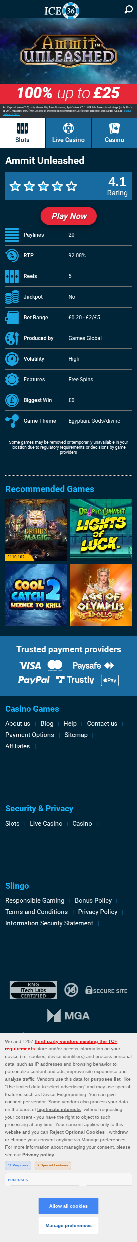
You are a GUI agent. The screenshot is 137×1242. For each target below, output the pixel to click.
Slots (22, 140)
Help (70, 723)
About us (17, 723)
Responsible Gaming (35, 900)
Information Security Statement (49, 923)
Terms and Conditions (36, 912)
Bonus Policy (93, 900)
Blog (47, 723)
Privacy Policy (97, 912)
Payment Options (29, 735)
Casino (114, 140)
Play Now (68, 216)
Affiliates (17, 746)
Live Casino (68, 140)
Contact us (102, 723)
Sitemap (76, 735)
